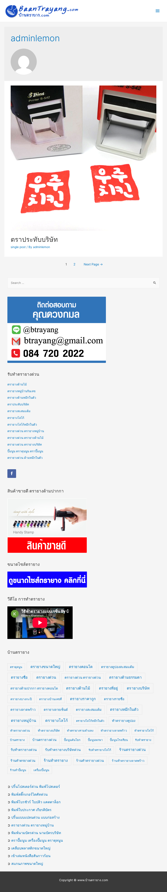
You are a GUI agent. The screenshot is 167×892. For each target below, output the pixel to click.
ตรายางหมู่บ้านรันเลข (21, 391)
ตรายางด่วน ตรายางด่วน (83, 677)
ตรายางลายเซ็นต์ (56, 710)
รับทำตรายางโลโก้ (100, 750)
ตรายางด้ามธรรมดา (125, 677)
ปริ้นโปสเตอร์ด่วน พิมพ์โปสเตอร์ (35, 786)
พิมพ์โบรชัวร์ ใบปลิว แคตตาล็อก (36, 802)
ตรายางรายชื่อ (114, 699)
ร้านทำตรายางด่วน (90, 761)
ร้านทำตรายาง (56, 760)
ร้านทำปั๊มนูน (18, 770)
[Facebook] (11, 473)
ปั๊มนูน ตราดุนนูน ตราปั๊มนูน (25, 451)
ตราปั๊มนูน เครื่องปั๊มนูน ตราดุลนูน (37, 840)
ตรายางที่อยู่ (108, 688)
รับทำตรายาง (143, 740)
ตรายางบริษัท (138, 688)
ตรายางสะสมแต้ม (18, 411)
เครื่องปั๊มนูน (41, 770)
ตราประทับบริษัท (34, 239)
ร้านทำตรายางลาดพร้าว (128, 760)
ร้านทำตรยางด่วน (22, 761)
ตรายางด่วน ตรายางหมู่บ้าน (25, 431)
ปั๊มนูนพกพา (95, 740)
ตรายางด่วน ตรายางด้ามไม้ (25, 437)
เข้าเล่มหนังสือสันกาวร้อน (30, 856)
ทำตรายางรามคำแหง (80, 730)
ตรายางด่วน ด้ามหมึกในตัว (25, 457)
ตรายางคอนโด (81, 667)
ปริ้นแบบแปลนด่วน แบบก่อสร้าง (35, 817)
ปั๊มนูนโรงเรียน (119, 740)
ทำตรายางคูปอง (123, 721)
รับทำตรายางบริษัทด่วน (63, 750)
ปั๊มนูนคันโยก (72, 740)
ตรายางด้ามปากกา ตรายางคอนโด (34, 688)
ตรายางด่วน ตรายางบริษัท (24, 444)
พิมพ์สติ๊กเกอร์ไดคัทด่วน (29, 794)
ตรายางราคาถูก (83, 699)
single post (18, 247)
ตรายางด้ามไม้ (17, 384)
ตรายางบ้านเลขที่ (50, 699)
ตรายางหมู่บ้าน (23, 720)
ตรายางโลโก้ (15, 418)
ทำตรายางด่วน (20, 730)
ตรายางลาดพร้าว (23, 710)
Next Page (93, 264)
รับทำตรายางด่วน (24, 750)
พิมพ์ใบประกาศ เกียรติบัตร (31, 810)
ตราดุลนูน (16, 667)
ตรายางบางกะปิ (21, 699)
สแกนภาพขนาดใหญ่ (27, 863)
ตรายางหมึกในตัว (124, 709)
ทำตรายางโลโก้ (144, 730)
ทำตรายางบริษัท (49, 730)
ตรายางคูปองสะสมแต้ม (117, 667)
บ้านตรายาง (17, 740)
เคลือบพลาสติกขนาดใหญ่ (30, 848)
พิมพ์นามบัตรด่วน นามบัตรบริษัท (36, 833)
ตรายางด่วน (46, 677)
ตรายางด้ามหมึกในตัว (21, 397)
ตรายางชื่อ (19, 677)
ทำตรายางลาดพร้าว (114, 730)
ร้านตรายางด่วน (132, 749)
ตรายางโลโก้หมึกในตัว (22, 424)
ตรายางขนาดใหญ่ (45, 666)
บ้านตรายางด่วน (44, 740)
